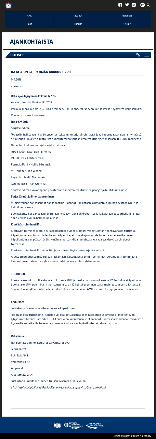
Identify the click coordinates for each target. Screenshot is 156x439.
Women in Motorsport (72, 425)
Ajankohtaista (31, 41)
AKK (29, 16)
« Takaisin (17, 86)
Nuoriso (78, 24)
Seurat (127, 24)
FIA (56, 425)
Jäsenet (78, 16)
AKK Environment (65, 425)
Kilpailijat (126, 16)
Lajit (29, 24)
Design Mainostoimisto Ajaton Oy (132, 436)
